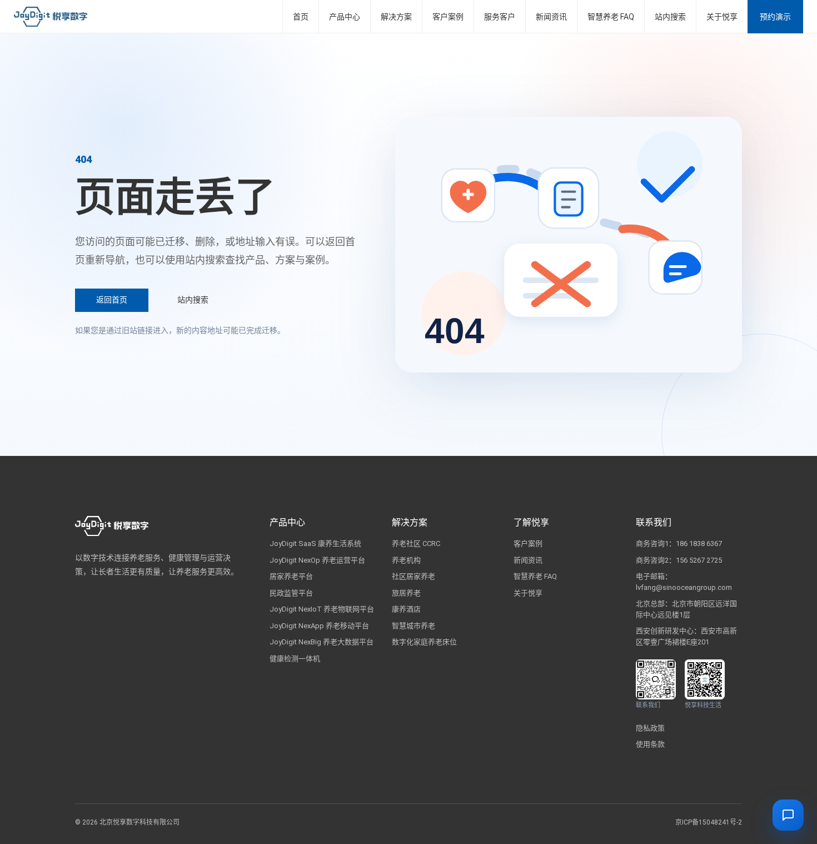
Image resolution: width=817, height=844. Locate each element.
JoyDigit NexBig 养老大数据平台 (321, 642)
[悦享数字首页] (50, 17)
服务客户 (499, 16)
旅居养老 (406, 593)
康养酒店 (406, 609)
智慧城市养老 (413, 626)
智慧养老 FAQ (610, 16)
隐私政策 (650, 728)
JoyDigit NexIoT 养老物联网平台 (322, 609)
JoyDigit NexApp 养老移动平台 (319, 626)
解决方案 (396, 16)
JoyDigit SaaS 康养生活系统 (315, 543)
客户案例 (448, 16)
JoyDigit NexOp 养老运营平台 (317, 560)
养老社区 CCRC (416, 543)
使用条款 (650, 744)
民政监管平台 (291, 593)
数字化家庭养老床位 (424, 642)
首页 (300, 16)
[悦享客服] (788, 815)
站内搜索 (670, 16)
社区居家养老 (413, 576)
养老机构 (406, 560)
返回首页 (111, 299)
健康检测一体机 (295, 658)
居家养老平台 (291, 576)
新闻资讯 (551, 16)
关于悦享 (722, 16)
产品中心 (344, 16)
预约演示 (775, 16)
